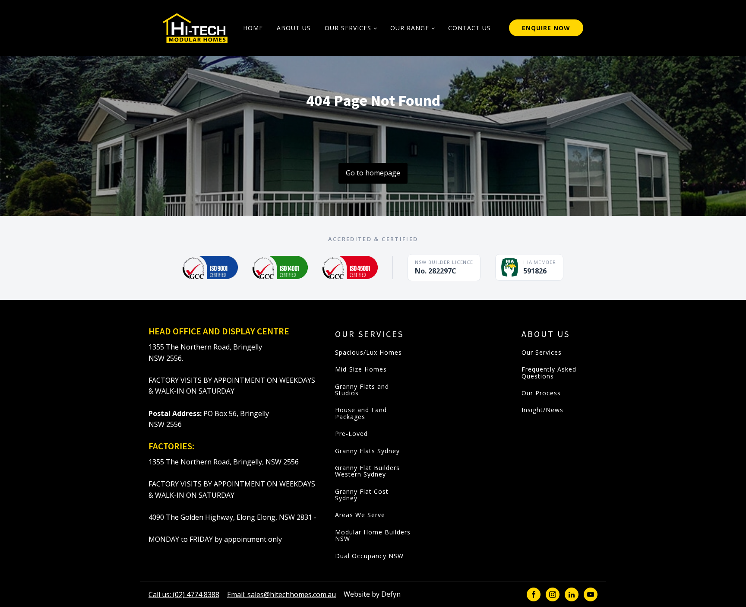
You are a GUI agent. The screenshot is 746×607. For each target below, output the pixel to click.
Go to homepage (373, 173)
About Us (294, 28)
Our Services (348, 28)
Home (253, 28)
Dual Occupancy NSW (369, 556)
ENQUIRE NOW (546, 28)
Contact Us (469, 28)
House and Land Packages (361, 413)
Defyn (391, 594)
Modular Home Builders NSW (373, 535)
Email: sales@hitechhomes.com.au (281, 594)
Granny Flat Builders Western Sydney (367, 471)
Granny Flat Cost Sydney (362, 495)
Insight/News (542, 410)
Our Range (409, 28)
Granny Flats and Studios (362, 390)
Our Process (541, 393)
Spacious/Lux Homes (368, 352)
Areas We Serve (360, 515)
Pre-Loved (351, 433)
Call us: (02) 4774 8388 (184, 594)
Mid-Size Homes (361, 369)
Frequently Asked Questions (549, 372)
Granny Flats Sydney (367, 451)
